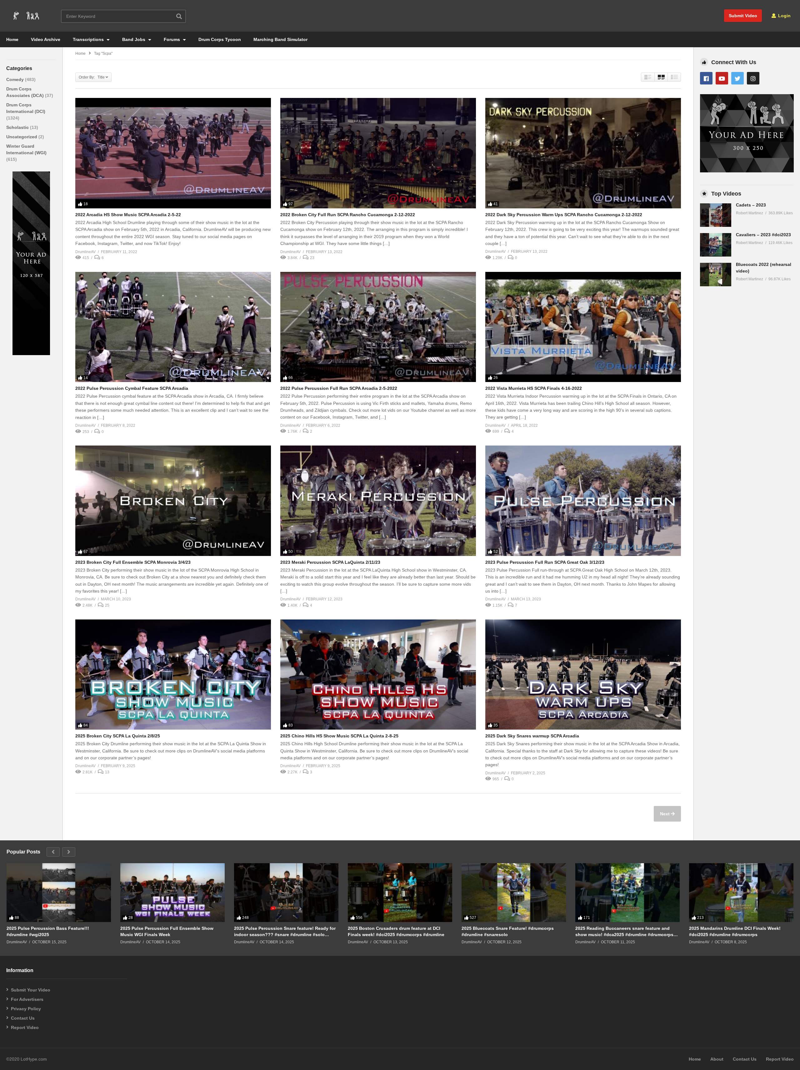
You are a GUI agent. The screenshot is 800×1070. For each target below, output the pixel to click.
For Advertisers (27, 999)
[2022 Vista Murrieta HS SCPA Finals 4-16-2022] (583, 327)
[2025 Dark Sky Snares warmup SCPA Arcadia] (583, 674)
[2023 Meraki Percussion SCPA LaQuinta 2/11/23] (378, 501)
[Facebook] (706, 78)
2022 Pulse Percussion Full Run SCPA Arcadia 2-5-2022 (338, 388)
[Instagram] (753, 78)
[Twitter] (737, 78)
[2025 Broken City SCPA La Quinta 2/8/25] (173, 674)
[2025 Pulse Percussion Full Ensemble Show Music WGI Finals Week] (172, 892)
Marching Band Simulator (280, 39)
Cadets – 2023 (751, 204)
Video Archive (45, 39)
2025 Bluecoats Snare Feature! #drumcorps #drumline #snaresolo (508, 931)
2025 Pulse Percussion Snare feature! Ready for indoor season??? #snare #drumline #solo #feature (285, 931)
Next (665, 813)
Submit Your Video (30, 989)
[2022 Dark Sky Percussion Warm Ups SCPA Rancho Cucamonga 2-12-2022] (583, 153)
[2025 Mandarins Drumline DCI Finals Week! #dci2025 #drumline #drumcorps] (741, 892)
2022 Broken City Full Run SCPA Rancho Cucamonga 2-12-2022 (347, 214)
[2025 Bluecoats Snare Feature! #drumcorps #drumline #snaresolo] (514, 892)
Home (12, 39)
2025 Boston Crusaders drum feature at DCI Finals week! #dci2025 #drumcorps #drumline (396, 931)
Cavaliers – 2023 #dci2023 (763, 234)
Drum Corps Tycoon (219, 39)
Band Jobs (134, 39)
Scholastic (18, 127)
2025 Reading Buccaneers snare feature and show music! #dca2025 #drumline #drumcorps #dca (624, 931)
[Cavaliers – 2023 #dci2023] (715, 245)
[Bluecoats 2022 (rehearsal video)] (715, 274)
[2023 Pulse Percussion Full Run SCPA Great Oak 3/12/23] (583, 501)
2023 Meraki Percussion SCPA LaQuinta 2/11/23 (330, 562)
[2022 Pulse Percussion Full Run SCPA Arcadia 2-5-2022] (378, 327)
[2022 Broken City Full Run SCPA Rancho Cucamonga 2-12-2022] (378, 153)
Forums (172, 39)
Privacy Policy (26, 1008)
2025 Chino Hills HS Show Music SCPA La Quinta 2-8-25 (339, 735)
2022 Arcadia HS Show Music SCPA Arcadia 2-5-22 (128, 214)
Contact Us (23, 1018)
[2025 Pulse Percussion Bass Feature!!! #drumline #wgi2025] (59, 892)
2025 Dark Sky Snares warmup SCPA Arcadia (532, 735)
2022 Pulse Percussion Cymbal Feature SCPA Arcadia (131, 388)
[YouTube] (722, 78)
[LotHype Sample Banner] (31, 353)
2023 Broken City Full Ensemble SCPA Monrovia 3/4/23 (133, 562)
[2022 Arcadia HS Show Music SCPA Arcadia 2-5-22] (173, 153)
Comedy (15, 79)
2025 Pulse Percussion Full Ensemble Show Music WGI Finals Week (166, 931)
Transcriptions (89, 39)
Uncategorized (22, 136)
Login (784, 15)
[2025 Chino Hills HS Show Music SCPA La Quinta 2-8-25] (378, 674)
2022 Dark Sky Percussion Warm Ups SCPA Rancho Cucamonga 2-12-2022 (563, 214)
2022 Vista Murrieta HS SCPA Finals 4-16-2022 (533, 388)
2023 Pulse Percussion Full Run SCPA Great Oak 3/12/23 (544, 562)
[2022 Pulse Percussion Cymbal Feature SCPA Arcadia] (173, 327)
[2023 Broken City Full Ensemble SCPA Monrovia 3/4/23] (173, 501)
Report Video (25, 1027)
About (716, 1059)
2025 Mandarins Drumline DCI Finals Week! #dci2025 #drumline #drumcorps (735, 931)
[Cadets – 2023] (715, 215)
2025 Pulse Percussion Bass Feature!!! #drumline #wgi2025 (48, 931)
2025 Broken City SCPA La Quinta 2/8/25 (117, 735)
